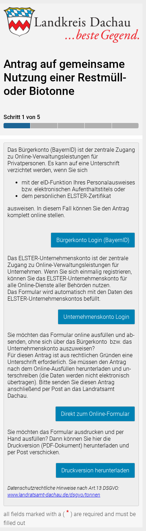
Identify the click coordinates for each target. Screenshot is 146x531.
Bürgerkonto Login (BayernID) (92, 240)
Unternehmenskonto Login (96, 316)
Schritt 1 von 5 (22, 117)
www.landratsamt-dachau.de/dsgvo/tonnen (53, 495)
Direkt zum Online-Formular (95, 414)
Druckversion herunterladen (95, 470)
